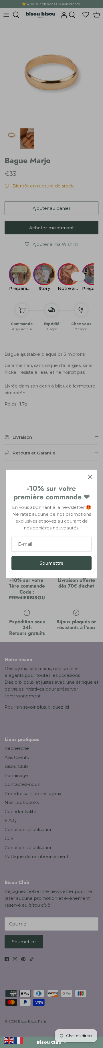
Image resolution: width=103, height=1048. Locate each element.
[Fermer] (90, 476)
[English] (9, 1040)
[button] (51, 1042)
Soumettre (52, 563)
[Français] (19, 1040)
